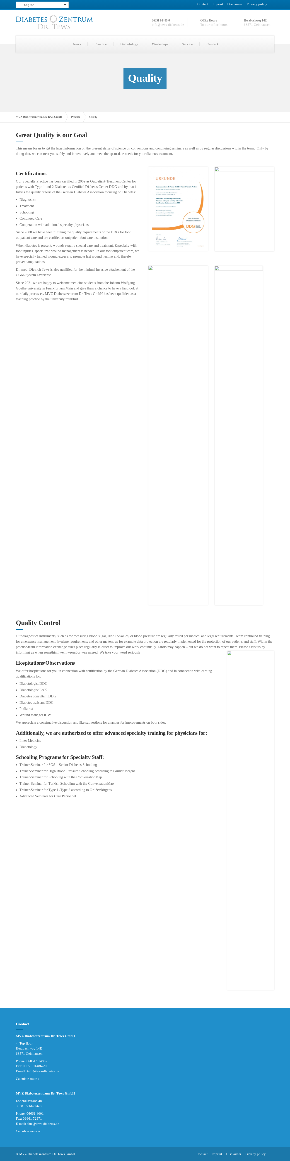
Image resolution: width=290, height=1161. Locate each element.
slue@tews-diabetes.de (43, 1123)
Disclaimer (234, 4)
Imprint (218, 4)
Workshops (160, 44)
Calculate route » (28, 1078)
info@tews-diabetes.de (43, 1071)
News (77, 44)
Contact (202, 4)
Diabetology (129, 44)
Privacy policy (257, 4)
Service (187, 44)
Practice (100, 44)
